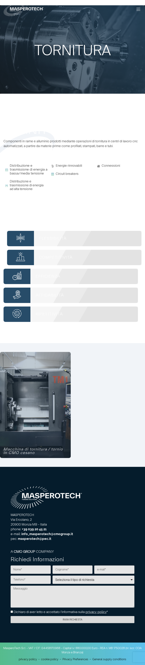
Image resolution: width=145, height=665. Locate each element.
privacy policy (96, 612)
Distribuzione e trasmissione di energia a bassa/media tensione (28, 169)
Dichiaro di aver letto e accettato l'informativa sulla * (61, 612)
